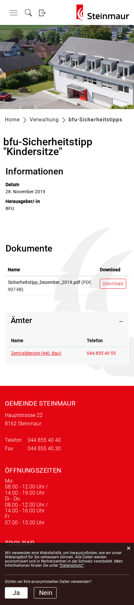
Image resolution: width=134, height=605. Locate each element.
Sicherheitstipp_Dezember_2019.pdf (44, 282)
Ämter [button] (21, 320)
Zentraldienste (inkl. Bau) (36, 353)
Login (42, 13)
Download (110, 269)
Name (14, 269)
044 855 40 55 (101, 353)
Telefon (95, 340)
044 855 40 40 (44, 440)
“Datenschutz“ (71, 565)
